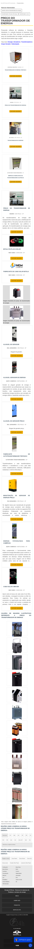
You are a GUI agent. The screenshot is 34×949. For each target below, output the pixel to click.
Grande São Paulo (14, 863)
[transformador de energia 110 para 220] (17, 728)
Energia (10, 42)
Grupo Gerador (6, 44)
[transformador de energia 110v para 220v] (17, 645)
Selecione (5, 835)
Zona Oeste (22, 858)
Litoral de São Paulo (26, 863)
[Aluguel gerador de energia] (16, 367)
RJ (10, 835)
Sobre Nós (17, 900)
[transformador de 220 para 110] (17, 678)
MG (14, 835)
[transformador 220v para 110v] (17, 712)
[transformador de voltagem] (17, 811)
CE (15, 840)
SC (30, 835)
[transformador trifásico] (17, 745)
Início (17, 896)
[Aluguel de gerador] (16, 334)
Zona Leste (5, 863)
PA (29, 840)
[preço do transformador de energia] (17, 629)
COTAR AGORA (15, 76)
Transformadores (26, 42)
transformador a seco (24, 14)
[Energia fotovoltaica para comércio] (16, 531)
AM (26, 840)
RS (3, 840)
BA (11, 840)
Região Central (5, 858)
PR (26, 835)
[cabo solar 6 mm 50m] (16, 576)
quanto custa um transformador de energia (11, 10)
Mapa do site (17, 909)
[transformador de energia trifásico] (17, 662)
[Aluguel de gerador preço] (16, 411)
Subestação (15, 44)
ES (18, 835)
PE (7, 840)
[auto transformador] (17, 778)
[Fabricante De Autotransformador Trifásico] (16, 444)
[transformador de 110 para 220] (17, 794)
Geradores (17, 42)
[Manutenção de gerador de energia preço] (17, 485)
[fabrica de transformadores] (17, 761)
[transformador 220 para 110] (17, 695)
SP (22, 835)
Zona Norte (14, 858)
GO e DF (20, 840)
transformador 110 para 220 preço (9, 14)
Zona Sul (29, 858)
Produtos (17, 905)
